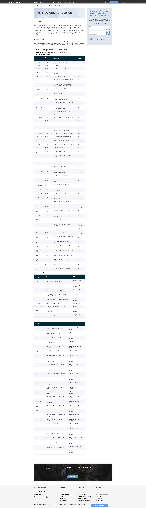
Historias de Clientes (82, 494)
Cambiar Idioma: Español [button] (39, 491)
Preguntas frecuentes (82, 498)
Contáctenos (63, 500)
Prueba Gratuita (114, 2)
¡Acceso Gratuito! (99, 505)
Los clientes (62, 498)
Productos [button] (42, 2)
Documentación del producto (102, 494)
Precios (79, 490)
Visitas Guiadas (99, 496)
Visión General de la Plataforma (84, 492)
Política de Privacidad (81, 504)
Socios (61, 496)
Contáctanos (72, 476)
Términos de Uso (73, 504)
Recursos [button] (48, 2)
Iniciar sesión (122, 2)
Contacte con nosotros (63, 2)
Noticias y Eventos (99, 500)
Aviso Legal (66, 504)
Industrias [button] (36, 2)
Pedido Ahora (71, 2)
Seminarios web (99, 498)
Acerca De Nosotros (64, 492)
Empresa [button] (54, 2)
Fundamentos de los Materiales (84, 496)
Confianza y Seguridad (64, 494)
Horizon (96, 39)
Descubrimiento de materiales (84, 500)
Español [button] (104, 2)
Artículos (97, 492)
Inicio (61, 504)
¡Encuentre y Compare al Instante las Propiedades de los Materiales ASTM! (99, 13)
